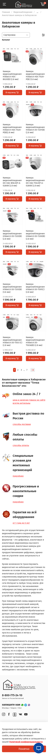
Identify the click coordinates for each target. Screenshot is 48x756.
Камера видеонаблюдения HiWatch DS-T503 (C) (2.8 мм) (12, 341)
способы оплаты (21, 445)
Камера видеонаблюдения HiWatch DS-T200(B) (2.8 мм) (35, 235)
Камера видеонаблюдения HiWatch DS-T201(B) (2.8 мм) (35, 128)
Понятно (24, 748)
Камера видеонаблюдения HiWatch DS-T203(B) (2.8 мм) (12, 235)
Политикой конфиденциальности (26, 742)
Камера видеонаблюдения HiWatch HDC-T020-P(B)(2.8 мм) (12, 128)
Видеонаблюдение (22, 12)
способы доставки (22, 424)
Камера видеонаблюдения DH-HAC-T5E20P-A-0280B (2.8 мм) (35, 181)
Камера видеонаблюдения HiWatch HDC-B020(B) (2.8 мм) (12, 75)
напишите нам (11, 704)
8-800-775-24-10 (12, 695)
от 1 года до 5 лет (21, 523)
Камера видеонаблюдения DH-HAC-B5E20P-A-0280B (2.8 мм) (12, 181)
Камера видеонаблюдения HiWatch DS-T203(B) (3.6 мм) (12, 288)
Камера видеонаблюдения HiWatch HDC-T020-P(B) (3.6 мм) (35, 75)
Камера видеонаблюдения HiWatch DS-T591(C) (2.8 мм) (35, 288)
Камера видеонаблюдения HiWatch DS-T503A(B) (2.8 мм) (35, 341)
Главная (6, 12)
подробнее (18, 476)
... (37, 12)
